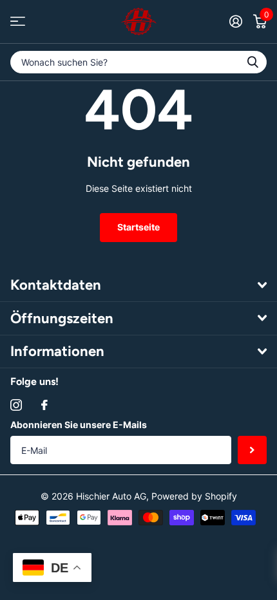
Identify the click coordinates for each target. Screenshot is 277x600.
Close (138, 285)
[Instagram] (16, 405)
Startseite (138, 226)
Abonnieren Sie (252, 450)
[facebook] (44, 405)
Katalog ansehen (17, 21)
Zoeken (252, 62)
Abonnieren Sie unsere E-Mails (78, 424)
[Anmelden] (235, 21)
